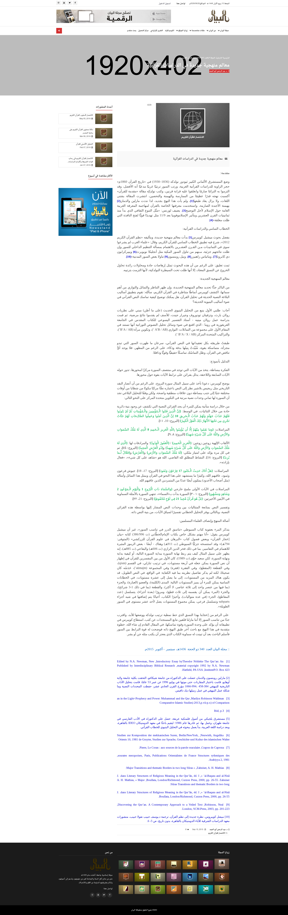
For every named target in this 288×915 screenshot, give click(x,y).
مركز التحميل (143, 30)
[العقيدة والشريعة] (158, 864)
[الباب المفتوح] (158, 877)
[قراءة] (142, 877)
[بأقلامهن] (126, 889)
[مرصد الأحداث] (205, 877)
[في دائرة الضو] (190, 877)
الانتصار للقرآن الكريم (190, 58)
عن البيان (212, 30)
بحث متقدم (131, 30)
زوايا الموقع (183, 30)
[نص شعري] (173, 877)
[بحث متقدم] (59, 30)
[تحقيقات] (190, 889)
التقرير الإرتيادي (156, 30)
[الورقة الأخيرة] (221, 877)
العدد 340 (204, 58)
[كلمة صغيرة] (142, 864)
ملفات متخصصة (198, 30)
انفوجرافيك (169, 30)
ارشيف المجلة (215, 58)
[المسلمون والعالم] (221, 864)
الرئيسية (226, 58)
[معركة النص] (142, 889)
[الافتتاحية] (126, 864)
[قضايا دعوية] (173, 864)
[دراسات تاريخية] (126, 877)
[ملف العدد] (205, 864)
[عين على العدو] (205, 889)
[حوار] (158, 889)
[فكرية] (221, 889)
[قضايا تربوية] (190, 864)
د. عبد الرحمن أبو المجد (218, 71)
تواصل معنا (180, 3)
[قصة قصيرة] (173, 889)
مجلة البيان (224, 30)
